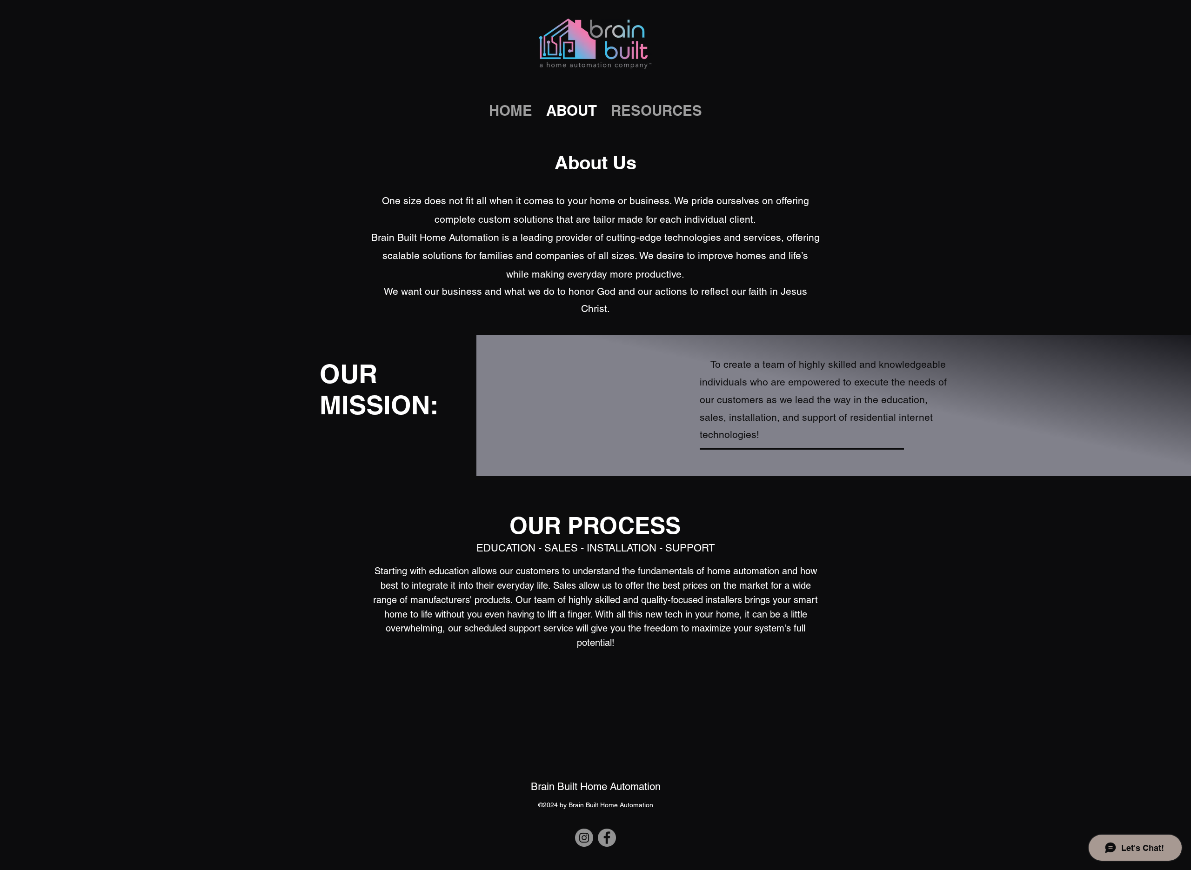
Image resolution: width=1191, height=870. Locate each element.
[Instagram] (584, 838)
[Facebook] (607, 838)
